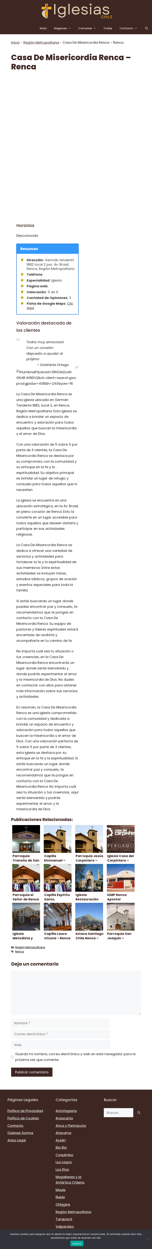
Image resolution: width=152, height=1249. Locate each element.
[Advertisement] (76, 104)
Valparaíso (65, 1226)
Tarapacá (64, 1219)
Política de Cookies (23, 1118)
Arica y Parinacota (71, 1125)
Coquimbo (64, 1155)
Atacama (63, 1133)
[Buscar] (139, 1112)
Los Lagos (64, 1162)
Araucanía (64, 1118)
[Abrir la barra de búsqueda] (146, 28)
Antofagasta (66, 1110)
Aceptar (77, 1243)
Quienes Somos (20, 1133)
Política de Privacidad (25, 1110)
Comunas (85, 28)
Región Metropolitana (41, 42)
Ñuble (60, 1197)
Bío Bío (61, 1147)
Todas (107, 28)
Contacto (126, 28)
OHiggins (63, 1204)
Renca (19, 952)
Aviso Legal (16, 1140)
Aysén (61, 1140)
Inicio (43, 28)
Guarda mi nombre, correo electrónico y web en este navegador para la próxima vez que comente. (75, 1057)
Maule (60, 1190)
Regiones (60, 28)
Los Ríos (62, 1169)
